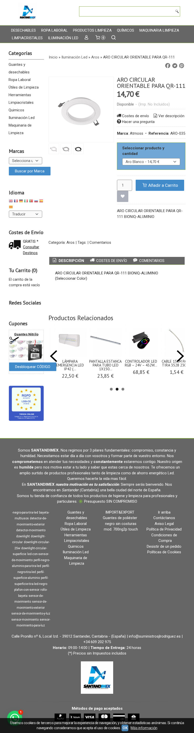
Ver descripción (171, 116)
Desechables (23, 30)
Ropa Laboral (54, 30)
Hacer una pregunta (138, 121)
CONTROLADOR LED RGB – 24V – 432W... (141, 363)
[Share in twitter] (174, 66)
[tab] (68, 261)
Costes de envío (135, 116)
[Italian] (26, 201)
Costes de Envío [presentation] (111, 260)
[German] (21, 201)
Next (180, 356)
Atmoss (136, 133)
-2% (35, 349)
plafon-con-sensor (26, 590)
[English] (11, 201)
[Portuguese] (31, 201)
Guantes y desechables (19, 68)
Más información (144, 728)
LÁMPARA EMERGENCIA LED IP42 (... (70, 365)
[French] (16, 201)
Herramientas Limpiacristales (21, 99)
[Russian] (36, 201)
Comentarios (100, 242)
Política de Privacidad (164, 529)
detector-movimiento (30, 530)
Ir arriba (164, 512)
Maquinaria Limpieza (159, 30)
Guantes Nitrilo (26, 334)
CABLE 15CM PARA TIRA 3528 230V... (176, 363)
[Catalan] (11, 207)
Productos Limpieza (92, 30)
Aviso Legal (164, 523)
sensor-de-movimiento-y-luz (30, 613)
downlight (23, 536)
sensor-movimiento (25, 619)
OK (125, 728)
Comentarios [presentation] (151, 260)
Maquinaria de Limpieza (20, 129)
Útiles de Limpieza (24, 87)
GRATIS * (30, 241)
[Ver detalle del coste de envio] (16, 245)
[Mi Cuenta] (86, 38)
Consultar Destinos (31, 250)
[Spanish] (41, 201)
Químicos (125, 30)
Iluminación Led (63, 38)
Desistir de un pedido (164, 546)
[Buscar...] (113, 38)
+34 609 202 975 (97, 642)
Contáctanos (164, 518)
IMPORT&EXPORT (119, 512)
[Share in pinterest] (181, 66)
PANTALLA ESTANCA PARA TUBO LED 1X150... (105, 365)
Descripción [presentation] (71, 260)
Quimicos (16, 110)
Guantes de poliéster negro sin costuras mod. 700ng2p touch (120, 524)
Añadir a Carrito (162, 185)
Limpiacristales (27, 38)
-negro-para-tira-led (25, 512)
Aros (70, 242)
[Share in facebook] (167, 66)
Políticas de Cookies (164, 552)
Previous (53, 356)
